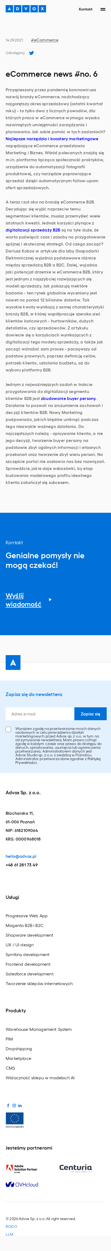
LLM (9, 1234)
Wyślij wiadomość (23, 599)
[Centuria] (82, 1168)
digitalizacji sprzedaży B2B (33, 229)
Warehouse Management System (39, 1029)
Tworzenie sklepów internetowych (39, 983)
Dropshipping (19, 1048)
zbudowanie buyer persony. (68, 398)
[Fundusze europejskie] (15, 1119)
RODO (11, 1226)
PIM (9, 1039)
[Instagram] (14, 1105)
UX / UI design (20, 945)
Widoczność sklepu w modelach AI (40, 1078)
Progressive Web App (27, 915)
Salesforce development (30, 974)
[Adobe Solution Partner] (28, 1168)
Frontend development (28, 964)
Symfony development (28, 954)
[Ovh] (28, 1184)
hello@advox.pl (21, 856)
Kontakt (85, 9)
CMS (10, 1068)
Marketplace (18, 1058)
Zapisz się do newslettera (34, 694)
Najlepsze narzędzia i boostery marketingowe (52, 138)
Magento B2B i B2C (25, 925)
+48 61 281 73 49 (22, 864)
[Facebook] (8, 1105)
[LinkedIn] (20, 1105)
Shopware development (29, 935)
